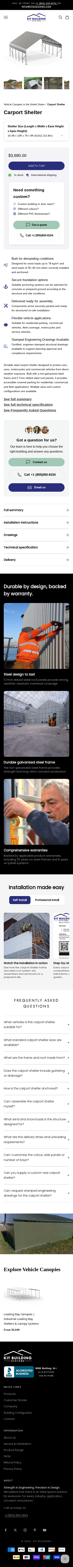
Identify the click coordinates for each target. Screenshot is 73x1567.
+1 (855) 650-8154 (16, 1515)
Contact (9, 1419)
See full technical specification (28, 405)
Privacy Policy (13, 1469)
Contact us (40, 462)
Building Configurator (18, 1413)
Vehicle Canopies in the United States (24, 104)
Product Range (14, 1450)
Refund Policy (12, 1462)
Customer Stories (15, 1400)
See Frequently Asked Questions (30, 410)
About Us (10, 1438)
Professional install (47, 900)
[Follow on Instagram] (25, 1530)
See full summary (18, 399)
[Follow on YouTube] (44, 1530)
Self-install (20, 900)
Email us (39, 487)
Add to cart (36, 166)
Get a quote (39, 224)
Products (10, 1394)
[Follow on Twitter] (15, 1530)
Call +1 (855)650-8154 (39, 235)
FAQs (7, 1456)
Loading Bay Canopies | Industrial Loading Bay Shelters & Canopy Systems (21, 1318)
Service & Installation (17, 1444)
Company (10, 1406)
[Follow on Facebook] (5, 1530)
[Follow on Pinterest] (35, 1530)
